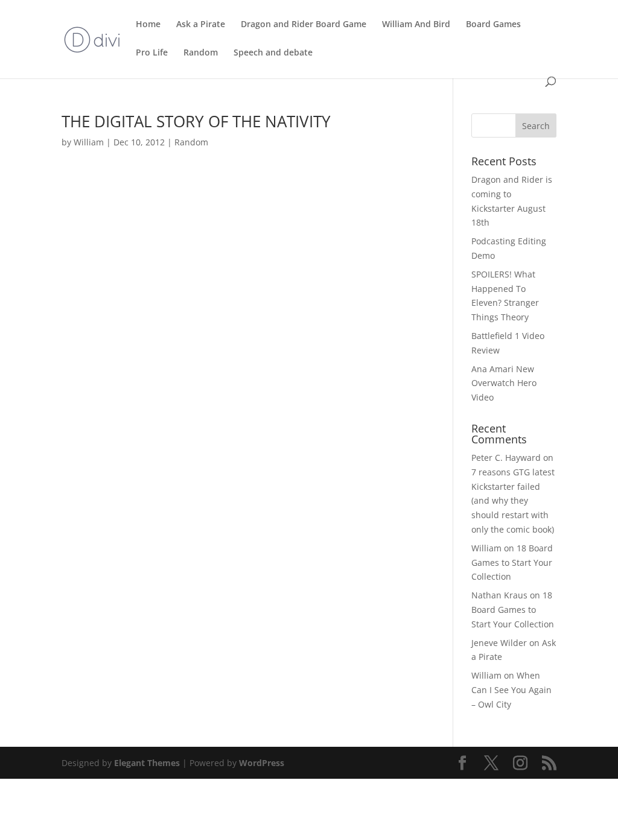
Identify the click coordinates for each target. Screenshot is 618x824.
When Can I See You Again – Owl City (511, 690)
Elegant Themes (147, 763)
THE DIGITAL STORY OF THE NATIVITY (196, 121)
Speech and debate (273, 53)
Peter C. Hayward (506, 457)
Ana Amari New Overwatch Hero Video (504, 383)
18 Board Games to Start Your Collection (512, 562)
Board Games (493, 25)
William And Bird (416, 25)
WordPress (261, 763)
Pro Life (152, 53)
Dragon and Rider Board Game (303, 25)
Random (200, 53)
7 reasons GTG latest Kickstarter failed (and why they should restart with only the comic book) (513, 500)
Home (148, 25)
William (89, 142)
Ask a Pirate (200, 25)
